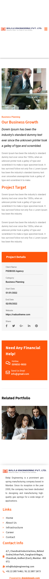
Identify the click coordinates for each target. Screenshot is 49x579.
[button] (46, 29)
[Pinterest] (36, 326)
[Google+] (22, 326)
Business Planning (11, 117)
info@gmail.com (20, 373)
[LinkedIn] (29, 326)
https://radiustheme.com (18, 314)
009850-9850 (19, 364)
